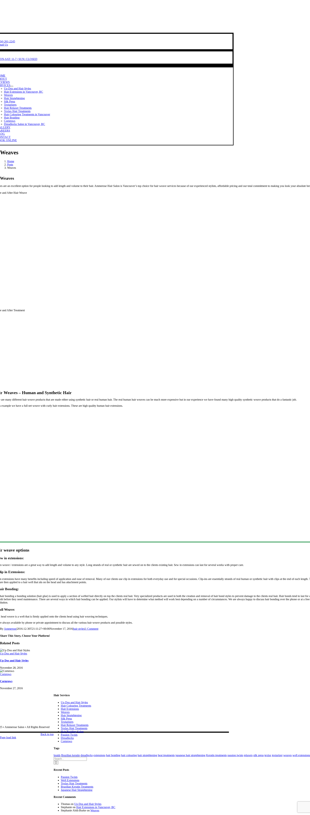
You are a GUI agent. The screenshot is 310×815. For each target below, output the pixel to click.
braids (57, 755)
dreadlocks (87, 755)
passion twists (235, 755)
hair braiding (113, 755)
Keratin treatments (216, 755)
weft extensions (301, 755)
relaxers (248, 755)
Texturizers (67, 721)
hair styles (78, 628)
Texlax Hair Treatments (74, 728)
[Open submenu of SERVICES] (11, 86)
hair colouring (129, 755)
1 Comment (91, 628)
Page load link (8, 737)
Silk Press (66, 718)
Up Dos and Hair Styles (13, 653)
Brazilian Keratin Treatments (77, 786)
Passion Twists (69, 734)
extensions (99, 755)
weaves (287, 755)
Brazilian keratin (70, 755)
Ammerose (10, 628)
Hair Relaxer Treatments (74, 725)
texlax (267, 755)
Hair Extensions (70, 708)
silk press (258, 755)
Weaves (65, 712)
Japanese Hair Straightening (76, 789)
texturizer (277, 755)
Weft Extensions (70, 780)
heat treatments (166, 755)
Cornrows (5, 674)
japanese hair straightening (190, 755)
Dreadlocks (67, 738)
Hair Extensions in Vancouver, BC (95, 807)
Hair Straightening (71, 715)
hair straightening (147, 755)
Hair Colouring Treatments (76, 705)
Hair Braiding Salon (72, 731)
